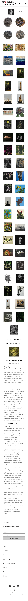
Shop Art (5, 551)
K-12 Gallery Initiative (9, 563)
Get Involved (6, 555)
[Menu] (25, 3)
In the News (6, 559)
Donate (5, 576)
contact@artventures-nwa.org (11, 526)
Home (4, 546)
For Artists (6, 568)
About (4, 572)
